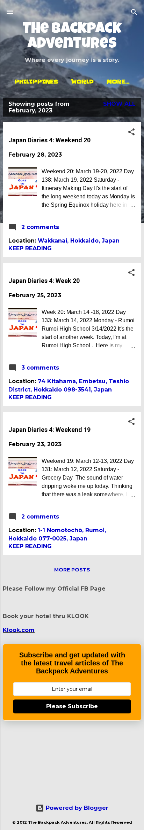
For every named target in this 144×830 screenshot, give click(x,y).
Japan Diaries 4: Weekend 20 (49, 140)
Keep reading (30, 248)
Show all (119, 104)
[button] (131, 132)
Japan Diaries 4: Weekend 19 (49, 429)
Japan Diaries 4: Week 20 (44, 280)
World (82, 81)
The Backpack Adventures (72, 37)
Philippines (36, 81)
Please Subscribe (72, 706)
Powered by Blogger (76, 808)
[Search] (134, 12)
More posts (72, 570)
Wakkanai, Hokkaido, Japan (79, 240)
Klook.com (19, 630)
